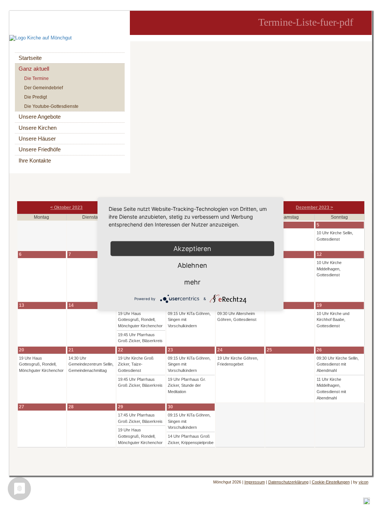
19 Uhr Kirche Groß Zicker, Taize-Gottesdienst (136, 364)
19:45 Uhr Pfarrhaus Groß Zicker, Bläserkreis (140, 337)
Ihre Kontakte (35, 161)
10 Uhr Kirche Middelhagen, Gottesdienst (329, 268)
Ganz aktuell (34, 69)
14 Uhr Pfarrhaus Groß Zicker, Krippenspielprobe (191, 439)
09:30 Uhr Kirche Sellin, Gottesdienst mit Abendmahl (338, 364)
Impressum (254, 482)
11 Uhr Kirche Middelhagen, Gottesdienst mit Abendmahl (331, 388)
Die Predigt (35, 97)
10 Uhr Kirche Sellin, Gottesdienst (335, 236)
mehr (192, 282)
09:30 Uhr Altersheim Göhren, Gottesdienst (236, 316)
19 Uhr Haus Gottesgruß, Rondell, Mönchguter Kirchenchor (140, 319)
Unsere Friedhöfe (40, 149)
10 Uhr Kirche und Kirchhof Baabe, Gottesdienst (333, 319)
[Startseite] (69, 38)
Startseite (30, 58)
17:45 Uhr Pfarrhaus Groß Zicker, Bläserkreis (140, 418)
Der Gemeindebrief (43, 87)
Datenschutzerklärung (288, 482)
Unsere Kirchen (38, 128)
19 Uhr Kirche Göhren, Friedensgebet (237, 361)
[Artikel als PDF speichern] (366, 501)
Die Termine (36, 78)
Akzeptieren (192, 249)
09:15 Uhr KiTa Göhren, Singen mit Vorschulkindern (189, 319)
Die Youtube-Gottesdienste (51, 106)
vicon (363, 482)
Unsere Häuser (37, 139)
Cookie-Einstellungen (331, 482)
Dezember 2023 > (314, 207)
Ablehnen (192, 265)
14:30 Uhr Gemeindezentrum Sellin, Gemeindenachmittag (90, 364)
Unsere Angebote (40, 117)
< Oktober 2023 (66, 207)
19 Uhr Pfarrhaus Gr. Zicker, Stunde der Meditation (187, 385)
